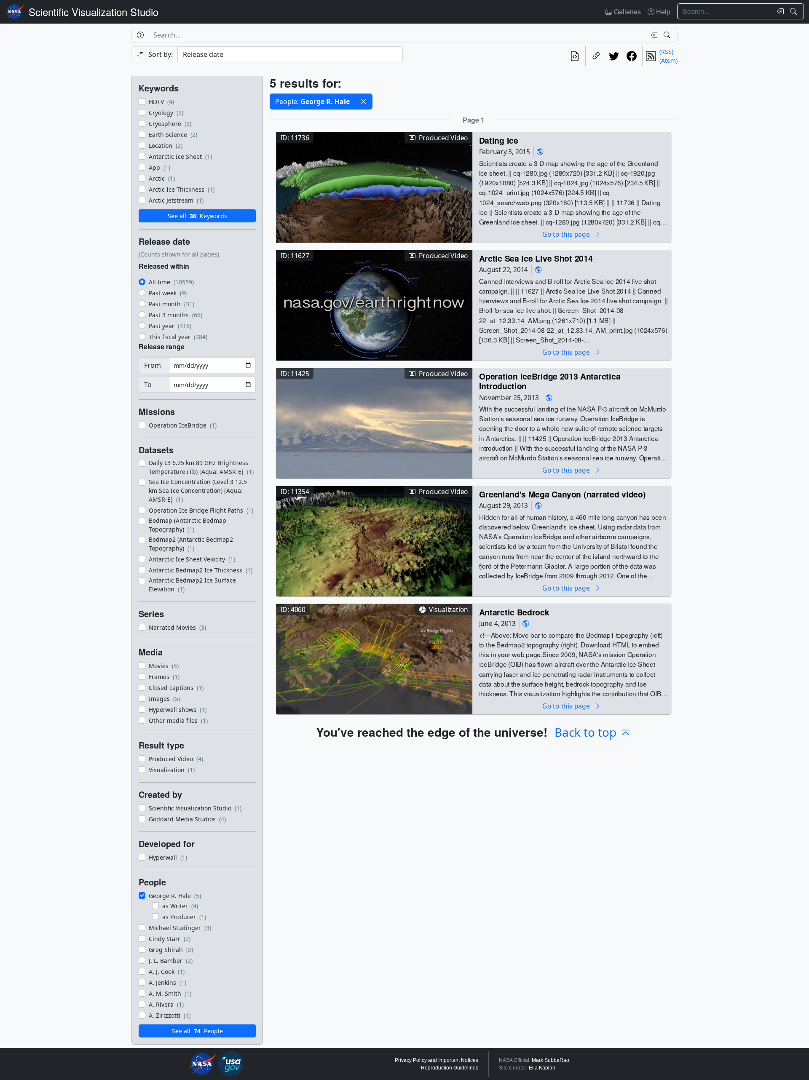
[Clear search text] (778, 11)
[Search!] (794, 11)
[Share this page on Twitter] (614, 56)
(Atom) (668, 60)
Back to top (585, 732)
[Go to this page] (374, 186)
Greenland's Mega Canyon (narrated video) (562, 494)
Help (662, 11)
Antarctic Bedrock (514, 612)
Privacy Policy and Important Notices (436, 1060)
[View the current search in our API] (575, 56)
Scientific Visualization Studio (93, 11)
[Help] (140, 35)
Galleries (626, 11)
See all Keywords (197, 216)
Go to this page (566, 234)
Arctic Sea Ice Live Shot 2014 (536, 258)
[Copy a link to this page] (596, 56)
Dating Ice (498, 140)
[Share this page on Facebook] (631, 56)
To (148, 384)
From (152, 365)
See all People (197, 1031)
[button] (363, 102)
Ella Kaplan (542, 1068)
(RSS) (666, 52)
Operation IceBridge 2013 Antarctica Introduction (550, 381)
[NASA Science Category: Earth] (540, 152)
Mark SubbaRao (550, 1060)
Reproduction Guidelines (449, 1068)
